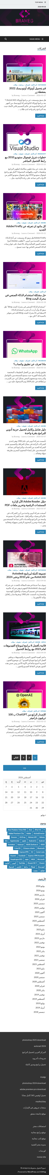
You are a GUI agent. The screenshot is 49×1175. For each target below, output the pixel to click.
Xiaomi (42, 863)
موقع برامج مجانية (38, 1132)
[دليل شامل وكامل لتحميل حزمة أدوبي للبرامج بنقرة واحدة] (24, 409)
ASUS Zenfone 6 (32, 845)
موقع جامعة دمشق (38, 1113)
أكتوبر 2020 (40, 973)
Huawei (13, 856)
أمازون (7, 863)
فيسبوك (11, 867)
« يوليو (43, 815)
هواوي (42, 870)
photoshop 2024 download (34, 1083)
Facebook (42, 361)
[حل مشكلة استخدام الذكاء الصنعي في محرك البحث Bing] (24, 275)
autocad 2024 (40, 1046)
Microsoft (42, 154)
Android (42, 841)
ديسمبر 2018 (39, 1012)
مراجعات (21, 85)
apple (24, 841)
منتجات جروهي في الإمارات (34, 1107)
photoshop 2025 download (34, 1040)
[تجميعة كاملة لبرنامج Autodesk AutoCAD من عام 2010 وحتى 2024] (24, 553)
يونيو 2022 (40, 947)
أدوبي (14, 863)
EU (32, 852)
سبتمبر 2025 (39, 916)
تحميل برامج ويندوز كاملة (36, 1064)
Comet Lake (40, 852)
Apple (43, 642)
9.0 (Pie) (38, 830)
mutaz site (41, 1157)
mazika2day (41, 1101)
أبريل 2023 (40, 934)
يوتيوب (35, 870)
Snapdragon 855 (16, 859)
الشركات (27, 85)
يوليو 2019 (40, 1003)
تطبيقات (21, 154)
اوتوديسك (41, 867)
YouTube (22, 863)
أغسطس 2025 (38, 920)
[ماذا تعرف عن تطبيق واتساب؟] (24, 344)
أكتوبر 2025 (40, 912)
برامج (26, 867)
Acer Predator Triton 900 (17, 830)
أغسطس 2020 (38, 981)
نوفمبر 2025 (39, 907)
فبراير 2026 (40, 899)
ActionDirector (39, 833)
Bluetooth (41, 848)
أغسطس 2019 (38, 999)
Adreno (42, 837)
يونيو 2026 (40, 890)
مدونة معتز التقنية (38, 1144)
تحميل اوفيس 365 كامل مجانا (34, 1095)
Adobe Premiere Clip (16, 833)
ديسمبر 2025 (39, 903)
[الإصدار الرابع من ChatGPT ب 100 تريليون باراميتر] (24, 694)
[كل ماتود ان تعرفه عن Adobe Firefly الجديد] (24, 206)
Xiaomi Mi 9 (32, 863)
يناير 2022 (40, 951)
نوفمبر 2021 (39, 955)
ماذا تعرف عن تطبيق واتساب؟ (29, 364)
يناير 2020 (40, 990)
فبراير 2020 (40, 986)
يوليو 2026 (40, 886)
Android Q (32, 841)
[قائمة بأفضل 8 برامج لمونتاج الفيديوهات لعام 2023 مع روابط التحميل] (24, 625)
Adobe (43, 223)
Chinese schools (29, 848)
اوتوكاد (33, 867)
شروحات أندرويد (39, 1058)
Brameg (17, 95)
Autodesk (42, 85)
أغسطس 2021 (38, 964)
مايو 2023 (40, 929)
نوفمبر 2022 (39, 942)
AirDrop (22, 837)
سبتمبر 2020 (39, 977)
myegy (43, 1077)
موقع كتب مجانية (39, 1138)
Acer (30, 830)
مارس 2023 (39, 938)
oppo (27, 859)
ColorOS (17, 848)
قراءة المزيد (41, 115)
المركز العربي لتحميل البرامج (34, 1052)
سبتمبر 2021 (39, 960)
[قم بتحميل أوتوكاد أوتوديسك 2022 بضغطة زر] (24, 68)
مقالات (15, 85)
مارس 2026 (39, 894)
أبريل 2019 (40, 1007)
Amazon (14, 837)
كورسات (42, 1150)
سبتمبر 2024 (39, 925)
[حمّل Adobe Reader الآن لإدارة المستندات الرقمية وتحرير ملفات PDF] (24, 481)
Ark (6, 841)
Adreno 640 (32, 837)
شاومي (19, 867)
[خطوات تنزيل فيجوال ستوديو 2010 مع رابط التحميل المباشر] (24, 137)
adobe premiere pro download (33, 1089)
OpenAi (43, 711)
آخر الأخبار (34, 85)
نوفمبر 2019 (39, 994)
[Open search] (6, 39)
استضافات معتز (39, 1126)
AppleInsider (14, 841)
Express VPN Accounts (36, 856)
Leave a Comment (28, 95)
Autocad (20, 845)
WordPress (32, 1172)
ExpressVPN (24, 852)
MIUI (33, 859)
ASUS (43, 845)
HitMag (43, 1172)
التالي (16, 757)
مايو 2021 (40, 968)
